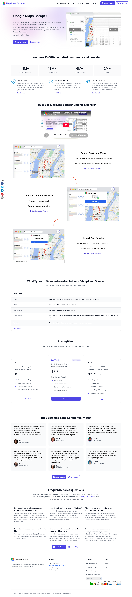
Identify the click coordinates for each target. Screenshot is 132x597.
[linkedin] (2, 190)
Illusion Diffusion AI (91, 563)
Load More (17, 328)
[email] (2, 197)
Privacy (107, 563)
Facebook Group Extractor (94, 571)
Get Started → (22, 93)
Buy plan (66, 399)
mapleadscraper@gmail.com (57, 565)
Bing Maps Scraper (91, 567)
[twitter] (2, 187)
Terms (106, 567)
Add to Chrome (109, 3)
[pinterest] (2, 194)
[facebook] (2, 183)
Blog (74, 3)
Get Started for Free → (94, 169)
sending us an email (87, 497)
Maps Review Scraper (63, 3)
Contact (94, 3)
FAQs (87, 3)
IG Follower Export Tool (93, 574)
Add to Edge (123, 3)
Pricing (80, 3)
